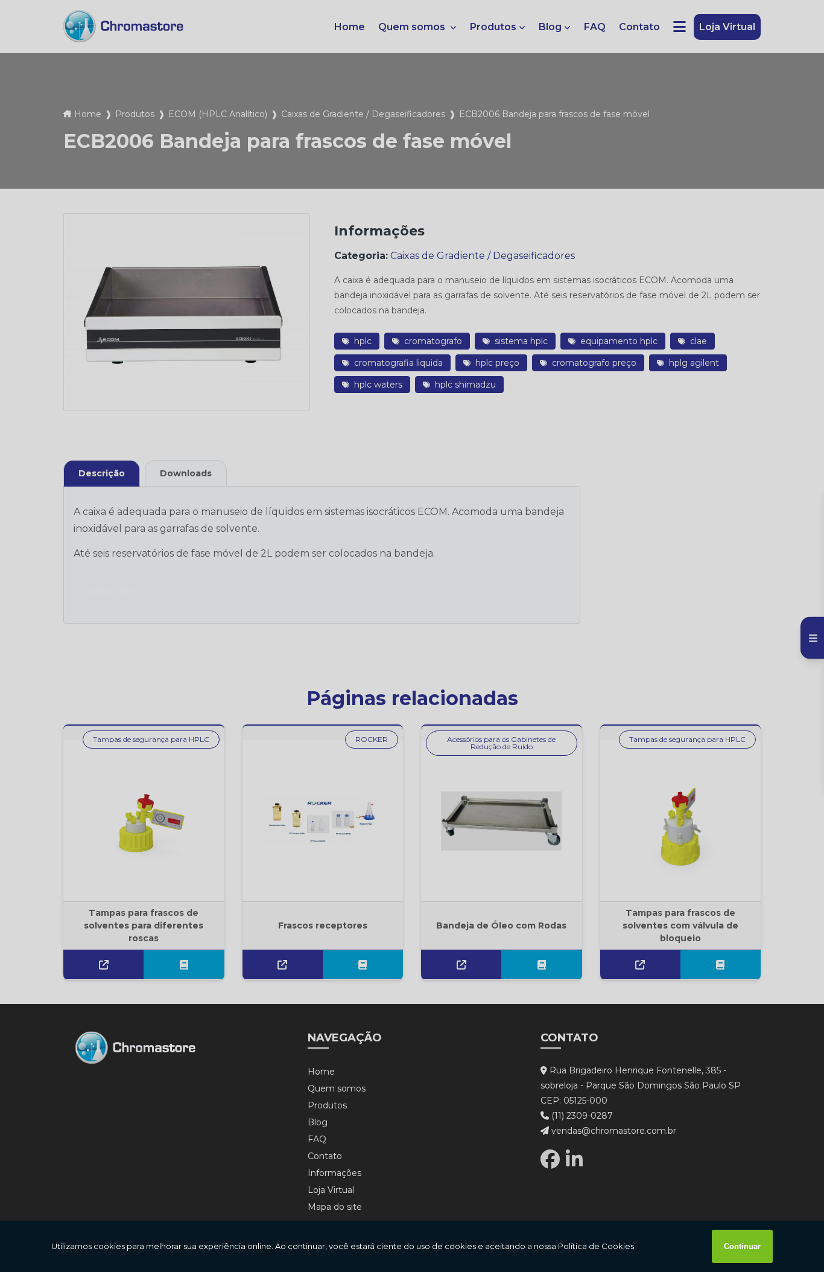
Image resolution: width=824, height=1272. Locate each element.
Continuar (742, 1246)
